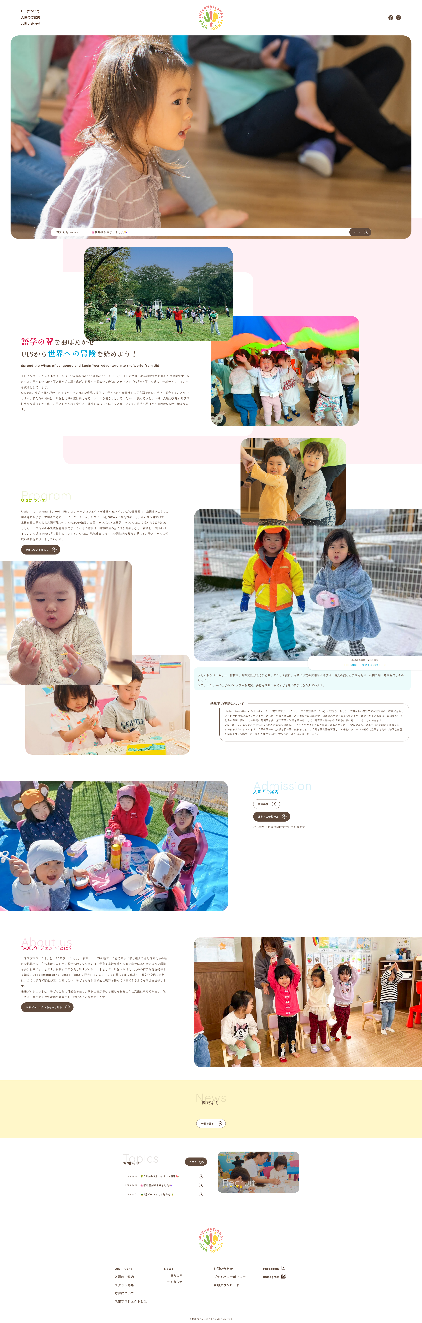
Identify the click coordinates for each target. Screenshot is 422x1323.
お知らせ (176, 1281)
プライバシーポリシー (230, 1276)
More (357, 232)
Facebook (271, 1268)
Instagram (271, 1276)
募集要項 (263, 804)
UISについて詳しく (37, 549)
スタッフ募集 (124, 1285)
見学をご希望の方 (268, 816)
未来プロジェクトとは (131, 1301)
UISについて (30, 11)
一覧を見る (207, 1123)
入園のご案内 (31, 17)
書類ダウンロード (227, 1285)
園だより (176, 1275)
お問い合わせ (31, 23)
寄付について (124, 1293)
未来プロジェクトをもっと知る (44, 1007)
